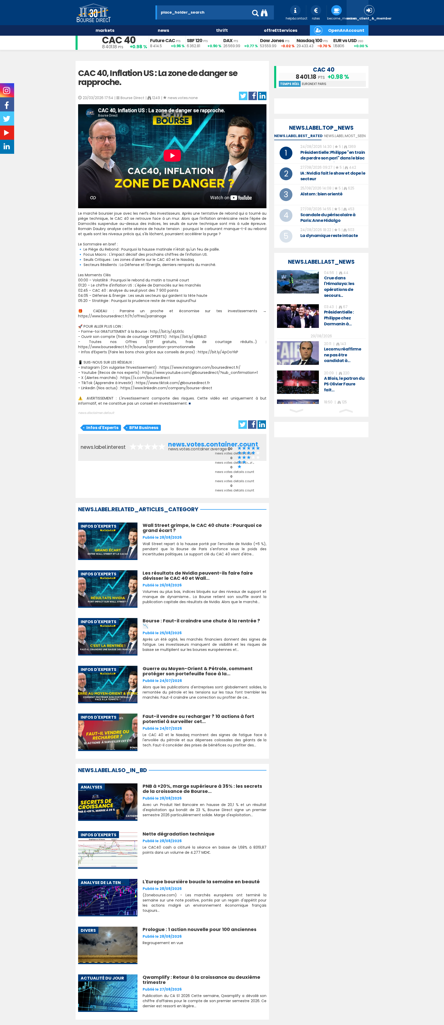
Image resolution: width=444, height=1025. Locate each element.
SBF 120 (194, 40)
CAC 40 (119, 40)
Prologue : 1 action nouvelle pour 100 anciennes (199, 929)
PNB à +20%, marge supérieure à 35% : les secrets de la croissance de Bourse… (202, 788)
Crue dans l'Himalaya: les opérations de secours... (339, 287)
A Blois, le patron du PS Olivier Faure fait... (344, 384)
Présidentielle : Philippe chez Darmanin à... (339, 318)
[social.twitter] (7, 120)
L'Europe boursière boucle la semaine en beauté (201, 881)
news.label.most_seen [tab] (345, 135)
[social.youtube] (7, 133)
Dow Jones (272, 40)
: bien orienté (321, 194)
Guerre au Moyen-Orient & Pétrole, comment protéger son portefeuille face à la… (198, 671)
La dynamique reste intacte (329, 236)
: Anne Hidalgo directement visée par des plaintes (328, 223)
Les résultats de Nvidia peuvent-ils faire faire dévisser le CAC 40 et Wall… (198, 575)
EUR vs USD (345, 40)
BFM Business (143, 428)
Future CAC (162, 40)
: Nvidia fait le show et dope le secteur (332, 176)
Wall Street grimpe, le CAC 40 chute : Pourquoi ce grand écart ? (202, 528)
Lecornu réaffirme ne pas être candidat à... (342, 355)
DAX (228, 40)
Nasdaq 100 (309, 40)
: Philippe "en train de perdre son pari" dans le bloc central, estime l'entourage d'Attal (332, 160)
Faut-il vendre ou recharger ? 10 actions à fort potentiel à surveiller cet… (198, 719)
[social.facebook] (7, 107)
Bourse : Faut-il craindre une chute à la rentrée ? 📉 (201, 623)
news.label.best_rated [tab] (298, 135)
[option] (321, 284)
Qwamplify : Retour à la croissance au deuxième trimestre (201, 979)
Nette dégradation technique (179, 834)
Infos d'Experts (102, 428)
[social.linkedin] (7, 147)
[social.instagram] (7, 92)
